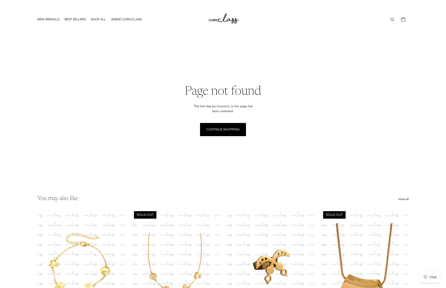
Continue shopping (223, 129)
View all (403, 199)
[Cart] (403, 19)
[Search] (392, 19)
